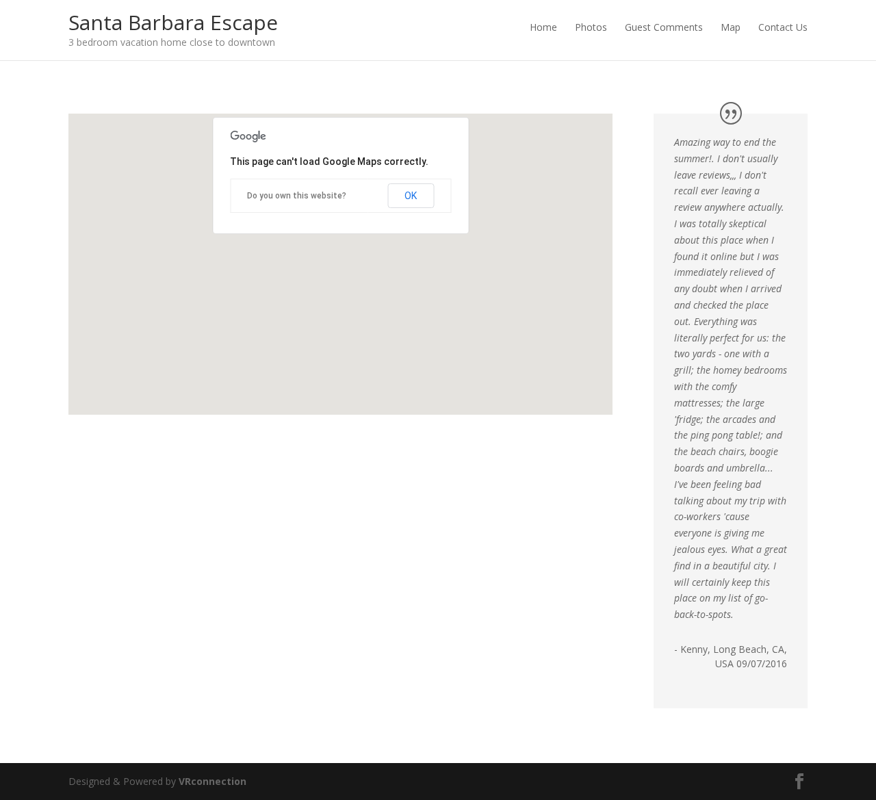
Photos (591, 27)
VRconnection (212, 781)
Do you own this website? (296, 196)
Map (730, 27)
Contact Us (783, 27)
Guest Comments (664, 27)
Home (543, 27)
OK (410, 195)
